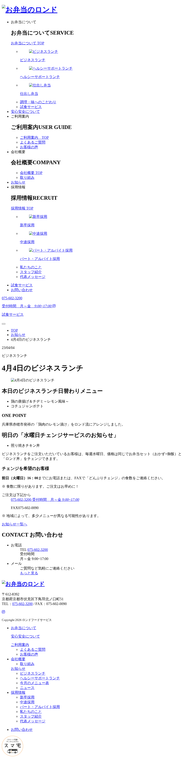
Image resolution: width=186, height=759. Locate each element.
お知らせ (18, 182)
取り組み (27, 177)
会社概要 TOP (31, 173)
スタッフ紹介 (31, 272)
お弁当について (23, 22)
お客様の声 (29, 147)
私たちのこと (31, 267)
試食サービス (31, 107)
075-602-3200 (37, 550)
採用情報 (18, 187)
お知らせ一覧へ (14, 524)
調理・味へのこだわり (38, 102)
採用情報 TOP (22, 208)
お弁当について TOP (27, 43)
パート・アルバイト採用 (40, 707)
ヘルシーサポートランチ (40, 678)
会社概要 (18, 152)
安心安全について (25, 111)
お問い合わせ (22, 290)
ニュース (27, 688)
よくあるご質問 (32, 142)
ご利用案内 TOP (34, 137)
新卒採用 (27, 697)
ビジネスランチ (32, 673)
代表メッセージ (32, 277)
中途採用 (27, 702)
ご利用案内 (20, 116)
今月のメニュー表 (34, 683)
